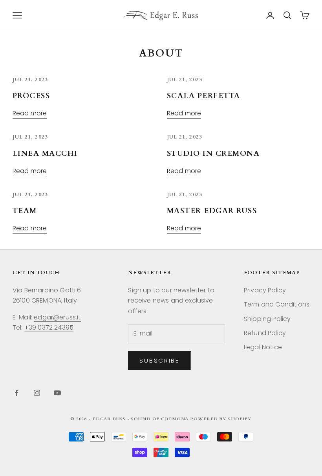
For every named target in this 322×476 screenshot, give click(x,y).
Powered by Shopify (221, 419)
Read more (30, 113)
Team (25, 211)
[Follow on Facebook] (16, 393)
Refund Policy (265, 332)
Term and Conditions (276, 304)
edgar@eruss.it (57, 317)
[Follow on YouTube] (57, 393)
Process (31, 96)
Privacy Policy (265, 290)
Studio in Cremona (213, 154)
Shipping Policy (267, 318)
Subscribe (159, 360)
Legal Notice (263, 347)
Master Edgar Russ (212, 211)
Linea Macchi (45, 154)
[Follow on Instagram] (37, 393)
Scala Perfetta (203, 96)
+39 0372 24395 (48, 327)
